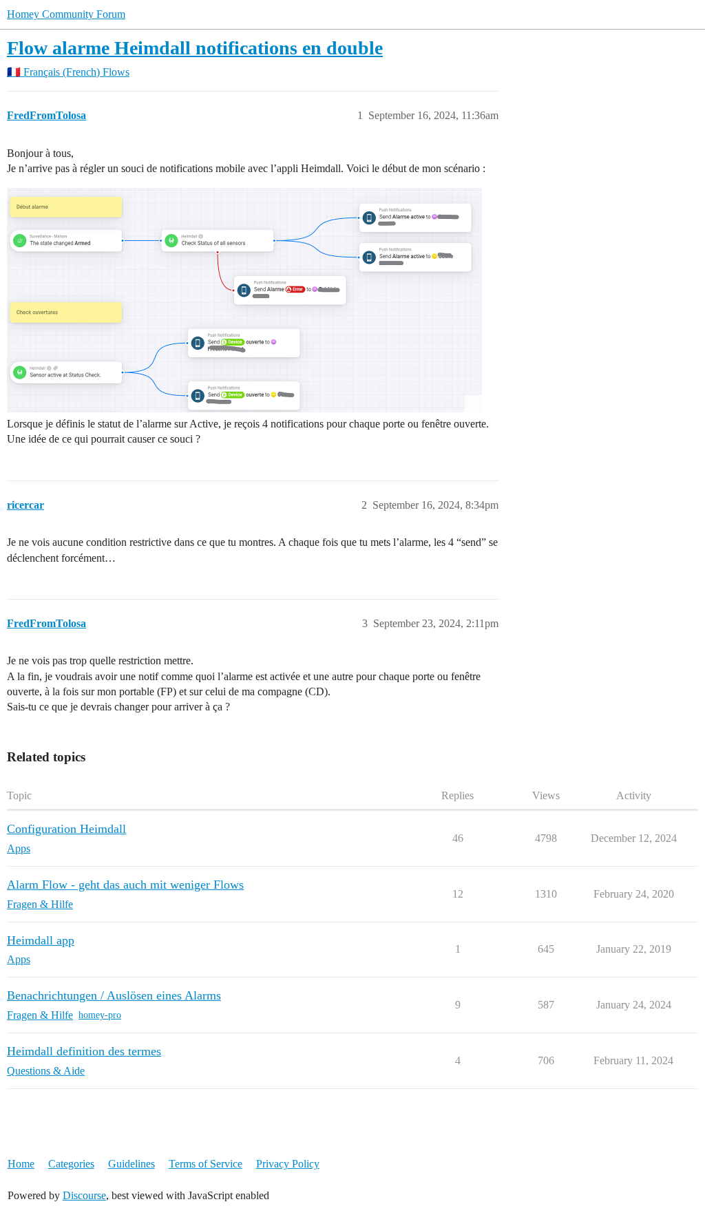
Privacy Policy (287, 1164)
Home (21, 1164)
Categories (71, 1164)
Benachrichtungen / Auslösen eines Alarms (114, 995)
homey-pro (99, 1015)
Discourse (84, 1195)
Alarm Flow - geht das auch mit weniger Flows (125, 884)
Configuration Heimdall (66, 829)
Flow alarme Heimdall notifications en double (195, 48)
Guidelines (131, 1164)
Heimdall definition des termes (84, 1051)
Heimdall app (40, 940)
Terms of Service (205, 1164)
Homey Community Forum (66, 14)
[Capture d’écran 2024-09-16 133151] (244, 300)
